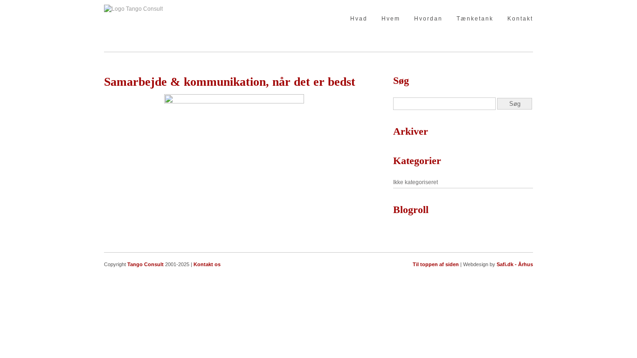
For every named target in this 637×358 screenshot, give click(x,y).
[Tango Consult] (133, 9)
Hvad (358, 18)
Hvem (390, 18)
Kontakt (520, 18)
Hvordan (428, 18)
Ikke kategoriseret (415, 182)
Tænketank (475, 18)
